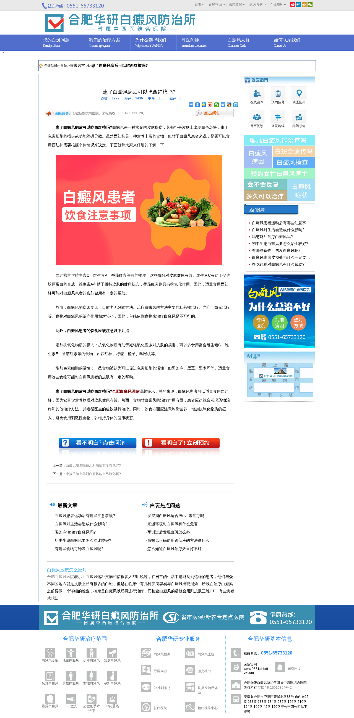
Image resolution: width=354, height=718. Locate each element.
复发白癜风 (112, 660)
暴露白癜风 (50, 706)
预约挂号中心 (208, 708)
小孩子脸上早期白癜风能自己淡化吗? (93, 474)
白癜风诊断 (50, 660)
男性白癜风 (71, 683)
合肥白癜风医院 (60, 576)
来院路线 (235, 5)
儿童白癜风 (71, 660)
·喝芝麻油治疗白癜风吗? (74, 532)
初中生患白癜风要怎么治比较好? (280, 243)
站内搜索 (256, 5)
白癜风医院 (206, 654)
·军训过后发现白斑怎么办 (168, 532)
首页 (198, 5)
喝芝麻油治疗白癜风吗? (272, 236)
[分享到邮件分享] (223, 104)
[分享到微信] (216, 104)
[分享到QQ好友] (229, 104)
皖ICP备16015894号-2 (275, 688)
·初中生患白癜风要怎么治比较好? (82, 540)
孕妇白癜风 (112, 683)
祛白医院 (160, 708)
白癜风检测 (162, 654)
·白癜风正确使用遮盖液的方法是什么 (177, 540)
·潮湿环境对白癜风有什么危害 (172, 524)
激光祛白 (204, 671)
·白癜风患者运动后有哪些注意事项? (84, 515)
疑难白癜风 (50, 683)
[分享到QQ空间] (204, 104)
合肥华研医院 (55, 65)
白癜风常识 (79, 65)
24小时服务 (162, 688)
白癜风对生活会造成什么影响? (278, 230)
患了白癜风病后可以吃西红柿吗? (119, 65)
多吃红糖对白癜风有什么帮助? (278, 264)
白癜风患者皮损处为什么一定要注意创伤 (287, 257)
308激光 (71, 706)
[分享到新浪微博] (210, 104)
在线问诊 (294, 668)
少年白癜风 (91, 660)
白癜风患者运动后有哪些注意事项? (282, 223)
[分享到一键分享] (197, 104)
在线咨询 (215, 5)
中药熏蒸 (112, 706)
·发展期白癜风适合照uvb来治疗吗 (175, 515)
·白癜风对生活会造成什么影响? (80, 524)
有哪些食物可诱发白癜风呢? (276, 250)
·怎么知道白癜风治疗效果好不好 (174, 549)
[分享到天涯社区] (235, 104)
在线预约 (276, 5)
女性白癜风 (91, 683)
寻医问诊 (160, 671)
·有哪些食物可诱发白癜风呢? (78, 549)
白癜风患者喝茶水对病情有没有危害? (93, 466)
